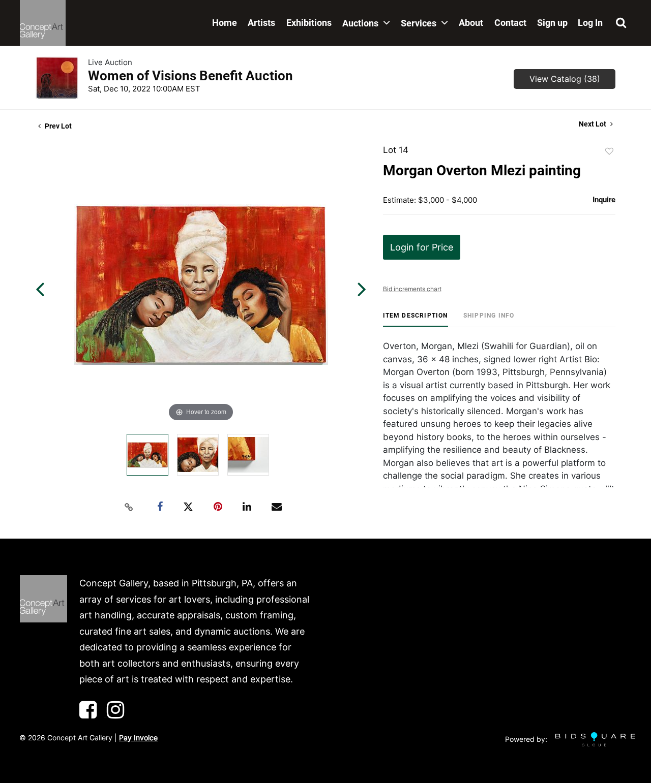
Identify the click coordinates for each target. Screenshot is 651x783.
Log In (590, 22)
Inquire (604, 199)
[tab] (415, 319)
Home (224, 22)
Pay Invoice (138, 737)
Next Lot (593, 124)
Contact (510, 22)
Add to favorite (609, 151)
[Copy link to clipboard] (129, 507)
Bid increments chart (412, 289)
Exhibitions (309, 22)
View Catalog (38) (564, 79)
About (471, 22)
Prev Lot (57, 126)
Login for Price (421, 247)
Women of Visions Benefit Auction (190, 75)
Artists (261, 22)
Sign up (552, 22)
